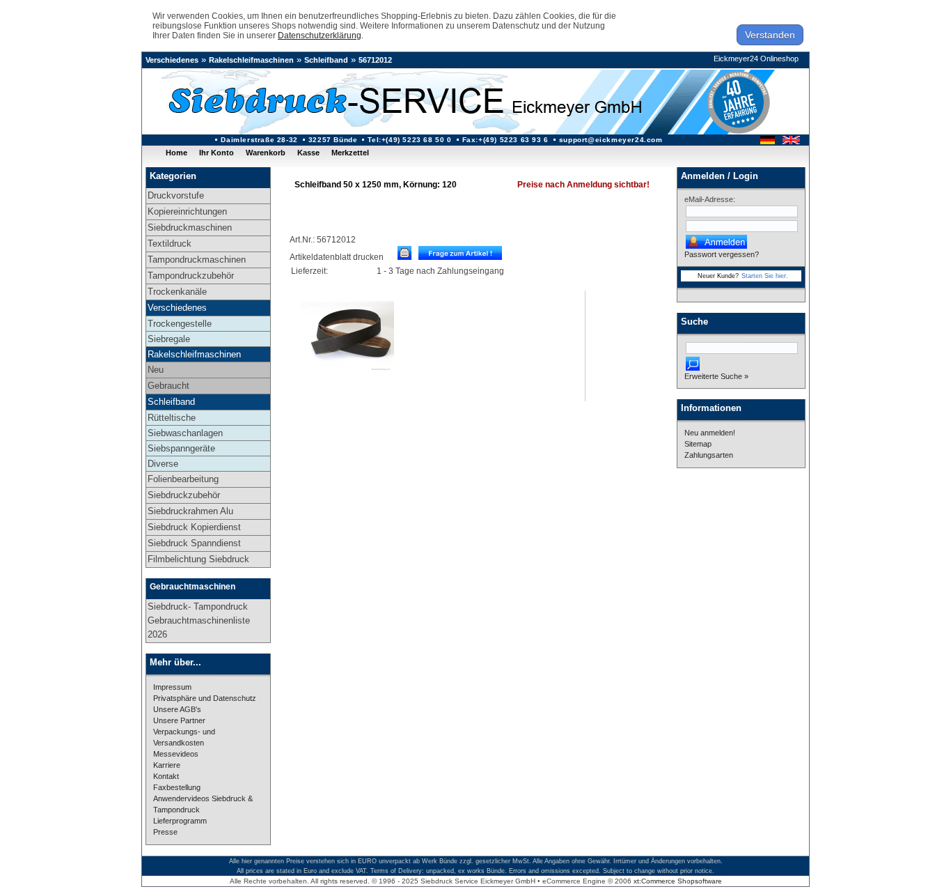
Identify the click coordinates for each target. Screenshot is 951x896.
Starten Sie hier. (764, 275)
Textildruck (169, 243)
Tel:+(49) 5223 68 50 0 (409, 140)
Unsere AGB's (177, 709)
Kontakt (166, 776)
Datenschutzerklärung (319, 35)
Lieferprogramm (180, 821)
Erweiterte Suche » (716, 376)
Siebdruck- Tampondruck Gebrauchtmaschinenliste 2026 (199, 620)
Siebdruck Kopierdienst (194, 527)
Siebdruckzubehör (184, 495)
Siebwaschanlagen (185, 433)
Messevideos (175, 754)
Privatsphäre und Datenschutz (204, 698)
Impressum (172, 687)
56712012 (375, 60)
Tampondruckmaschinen (197, 259)
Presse (165, 832)
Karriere (166, 765)
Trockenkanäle (177, 291)
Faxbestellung (177, 787)
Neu (156, 369)
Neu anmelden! (709, 432)
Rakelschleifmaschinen (251, 60)
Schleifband (326, 60)
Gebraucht (168, 385)
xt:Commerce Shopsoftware (678, 881)
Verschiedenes (172, 60)
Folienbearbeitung (183, 479)
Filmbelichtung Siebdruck (198, 559)
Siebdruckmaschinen (190, 227)
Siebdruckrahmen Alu (190, 511)
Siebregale (169, 339)
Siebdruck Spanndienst (194, 543)
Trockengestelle (180, 323)
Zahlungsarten (708, 455)
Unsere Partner (179, 720)
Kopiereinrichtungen (187, 211)
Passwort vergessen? (721, 254)
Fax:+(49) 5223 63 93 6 (505, 140)
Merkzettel (350, 152)
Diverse (163, 463)
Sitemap (698, 444)
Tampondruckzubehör (191, 275)
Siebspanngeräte (181, 448)
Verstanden (770, 34)
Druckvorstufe (176, 195)
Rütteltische (172, 417)
